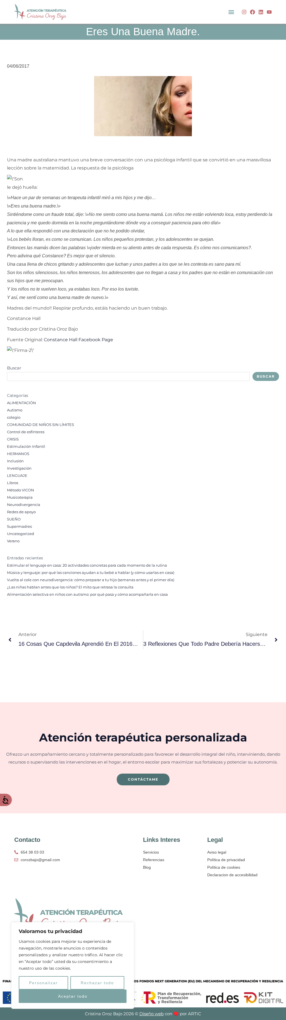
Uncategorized (20, 534)
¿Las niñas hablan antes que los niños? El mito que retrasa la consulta (70, 587)
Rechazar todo (97, 983)
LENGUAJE (17, 476)
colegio (13, 417)
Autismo (14, 410)
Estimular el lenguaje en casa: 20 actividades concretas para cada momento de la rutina (87, 565)
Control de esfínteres (25, 432)
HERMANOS (18, 454)
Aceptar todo (72, 996)
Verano (13, 541)
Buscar (14, 368)
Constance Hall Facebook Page (78, 339)
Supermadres (19, 526)
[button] (231, 12)
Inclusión (15, 461)
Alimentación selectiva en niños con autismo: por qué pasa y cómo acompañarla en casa (87, 594)
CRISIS (13, 439)
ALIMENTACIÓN (21, 403)
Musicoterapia (20, 497)
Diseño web (151, 1013)
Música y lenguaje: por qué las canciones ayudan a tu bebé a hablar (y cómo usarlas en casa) (90, 573)
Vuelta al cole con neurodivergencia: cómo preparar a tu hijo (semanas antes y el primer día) (90, 580)
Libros (12, 483)
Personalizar (43, 983)
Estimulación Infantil (26, 446)
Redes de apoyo (21, 512)
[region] (72, 965)
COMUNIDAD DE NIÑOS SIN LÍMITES (40, 425)
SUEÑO (14, 519)
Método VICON (20, 490)
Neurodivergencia (23, 505)
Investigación (19, 468)
